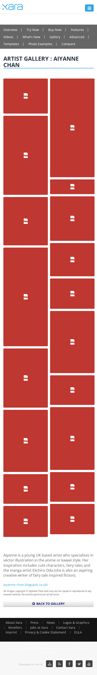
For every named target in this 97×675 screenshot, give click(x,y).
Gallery (55, 37)
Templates (11, 44)
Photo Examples (40, 44)
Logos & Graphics (76, 622)
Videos (8, 37)
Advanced (76, 37)
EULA (78, 632)
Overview (10, 30)
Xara (12, 7)
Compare (68, 44)
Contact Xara (65, 627)
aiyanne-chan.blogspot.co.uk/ (25, 584)
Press (34, 622)
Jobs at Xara (39, 627)
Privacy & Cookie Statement (45, 632)
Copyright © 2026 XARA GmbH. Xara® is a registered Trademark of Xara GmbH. (48, 650)
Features (77, 30)
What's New (31, 37)
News (51, 622)
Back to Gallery (50, 603)
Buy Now (55, 30)
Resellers (15, 627)
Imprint (11, 632)
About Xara (14, 622)
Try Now (33, 30)
